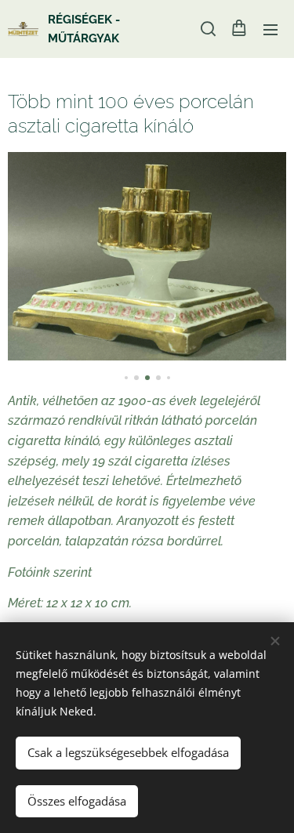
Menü (270, 29)
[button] (207, 29)
